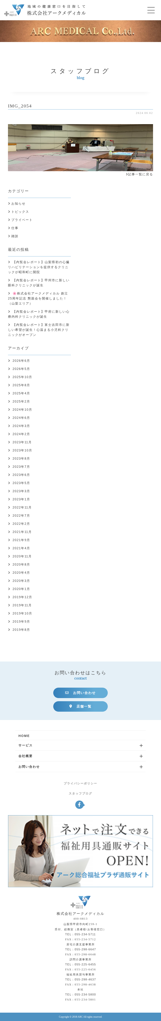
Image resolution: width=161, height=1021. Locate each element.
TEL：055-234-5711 (80, 934)
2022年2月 (21, 523)
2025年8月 (21, 385)
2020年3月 (21, 581)
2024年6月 (21, 417)
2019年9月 (21, 621)
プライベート (22, 220)
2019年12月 (22, 597)
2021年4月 (21, 548)
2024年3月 (21, 426)
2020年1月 (21, 589)
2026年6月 (21, 360)
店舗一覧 (84, 706)
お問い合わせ (84, 693)
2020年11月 (22, 556)
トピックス (20, 211)
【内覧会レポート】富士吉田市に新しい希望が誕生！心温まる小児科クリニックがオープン (39, 330)
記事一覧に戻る (140, 174)
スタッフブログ (80, 793)
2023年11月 (22, 442)
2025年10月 (22, 377)
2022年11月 (22, 507)
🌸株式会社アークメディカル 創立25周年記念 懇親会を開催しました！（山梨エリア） (38, 298)
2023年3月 (21, 491)
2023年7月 (21, 466)
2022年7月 (21, 515)
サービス (25, 745)
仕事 (14, 228)
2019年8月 (21, 629)
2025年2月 (21, 401)
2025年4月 (21, 393)
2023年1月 (21, 499)
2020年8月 (21, 564)
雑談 (14, 236)
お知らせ (18, 203)
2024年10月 (22, 409)
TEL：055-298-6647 (80, 949)
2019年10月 (22, 613)
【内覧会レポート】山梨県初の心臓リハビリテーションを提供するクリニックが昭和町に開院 (39, 267)
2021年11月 (22, 532)
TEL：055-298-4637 (80, 979)
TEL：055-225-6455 (80, 964)
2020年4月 (21, 572)
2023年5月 (21, 483)
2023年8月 (21, 458)
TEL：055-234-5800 (80, 994)
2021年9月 (21, 540)
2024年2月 (21, 434)
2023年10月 (22, 450)
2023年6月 (21, 475)
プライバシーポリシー (80, 783)
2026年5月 (21, 369)
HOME (24, 736)
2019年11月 (22, 605)
